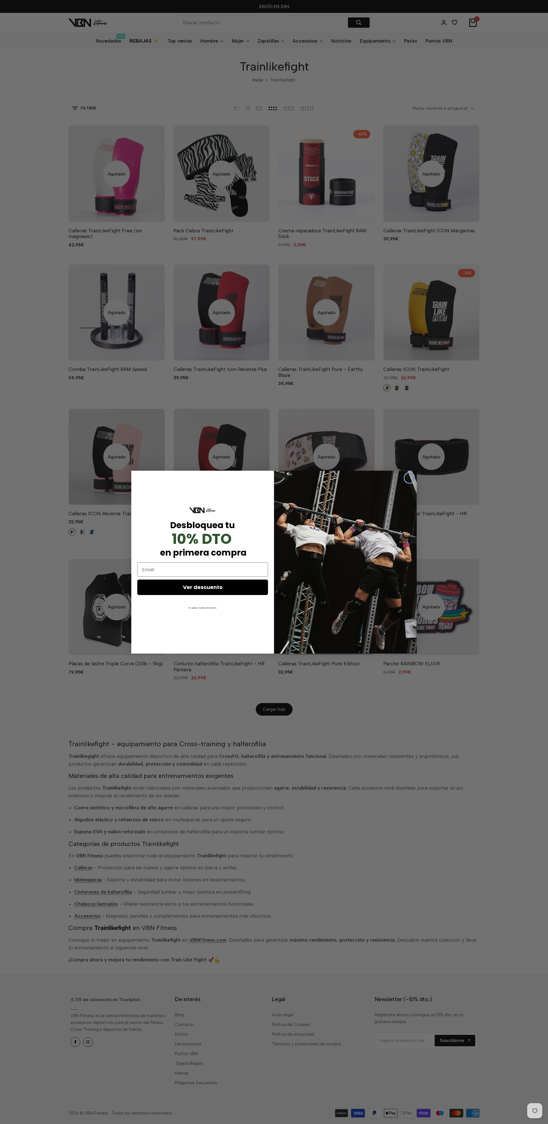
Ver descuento (203, 587)
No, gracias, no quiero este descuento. (203, 608)
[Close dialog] (409, 478)
